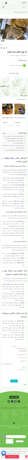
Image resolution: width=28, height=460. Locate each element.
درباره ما (23, 414)
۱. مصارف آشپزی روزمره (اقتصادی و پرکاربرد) (14, 138)
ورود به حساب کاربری (5, 412)
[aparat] (12, 401)
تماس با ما (23, 416)
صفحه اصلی (23, 412)
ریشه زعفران (9, 158)
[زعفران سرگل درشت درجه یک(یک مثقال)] (19, 109)
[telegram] (15, 401)
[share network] (1, 44)
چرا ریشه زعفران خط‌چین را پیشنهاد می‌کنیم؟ (14, 150)
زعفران (15, 12)
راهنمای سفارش (4, 419)
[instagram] (19, 401)
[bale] (9, 401)
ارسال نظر (14, 381)
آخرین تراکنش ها (5, 414)
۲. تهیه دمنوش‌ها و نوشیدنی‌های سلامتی (15, 141)
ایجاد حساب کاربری (5, 410)
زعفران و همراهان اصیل (22, 12)
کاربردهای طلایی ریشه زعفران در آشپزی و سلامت (13, 136)
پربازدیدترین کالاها (14, 414)
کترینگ (22, 337)
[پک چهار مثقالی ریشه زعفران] (23, 2)
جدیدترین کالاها (14, 412)
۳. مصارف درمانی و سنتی (18, 143)
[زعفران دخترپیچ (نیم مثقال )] (7, 109)
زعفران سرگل (23, 174)
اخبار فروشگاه (14, 410)
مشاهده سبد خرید (5, 416)
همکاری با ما (23, 410)
